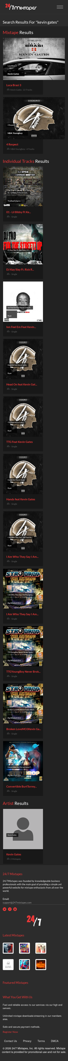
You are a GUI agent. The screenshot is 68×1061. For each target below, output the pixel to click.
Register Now (10, 1031)
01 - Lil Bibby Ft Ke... (18, 212)
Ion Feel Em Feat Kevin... (21, 327)
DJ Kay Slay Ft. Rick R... (20, 269)
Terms (41, 1041)
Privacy (27, 1041)
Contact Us (10, 1041)
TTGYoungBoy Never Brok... (23, 671)
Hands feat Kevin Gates (20, 499)
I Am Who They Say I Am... (22, 556)
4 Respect (12, 144)
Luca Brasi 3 (13, 85)
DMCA (54, 1041)
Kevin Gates (13, 854)
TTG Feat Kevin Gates (19, 441)
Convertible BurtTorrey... (21, 786)
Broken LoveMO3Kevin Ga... (23, 729)
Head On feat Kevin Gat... (21, 384)
